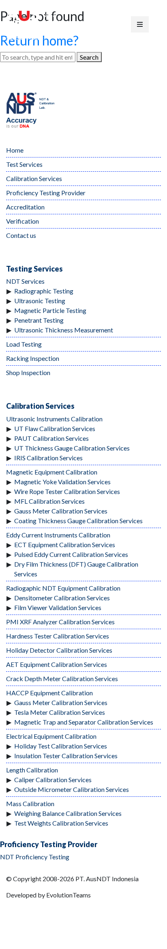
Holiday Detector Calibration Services (59, 650)
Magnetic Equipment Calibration (51, 472)
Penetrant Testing (39, 320)
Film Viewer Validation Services (57, 607)
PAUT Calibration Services (51, 438)
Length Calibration (32, 770)
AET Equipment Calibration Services (56, 664)
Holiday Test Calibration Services (60, 746)
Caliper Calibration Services (53, 779)
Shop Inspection (28, 372)
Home (15, 150)
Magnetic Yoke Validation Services (62, 481)
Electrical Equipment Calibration (51, 736)
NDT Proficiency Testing (34, 857)
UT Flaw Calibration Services (54, 428)
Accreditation (25, 207)
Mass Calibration (30, 803)
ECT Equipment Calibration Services (64, 544)
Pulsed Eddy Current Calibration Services (71, 554)
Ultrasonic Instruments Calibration (54, 419)
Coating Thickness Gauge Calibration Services (78, 520)
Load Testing (24, 344)
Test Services (24, 164)
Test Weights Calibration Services (61, 823)
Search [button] (89, 57)
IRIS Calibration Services (48, 458)
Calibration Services (34, 178)
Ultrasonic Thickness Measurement (63, 330)
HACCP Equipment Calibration (49, 693)
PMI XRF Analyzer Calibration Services (60, 621)
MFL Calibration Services (49, 501)
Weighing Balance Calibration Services (68, 813)
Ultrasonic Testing (39, 300)
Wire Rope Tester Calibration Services (67, 491)
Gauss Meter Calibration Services (60, 511)
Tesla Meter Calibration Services (59, 712)
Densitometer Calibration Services (62, 598)
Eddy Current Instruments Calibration (58, 535)
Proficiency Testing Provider (46, 192)
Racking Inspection (32, 358)
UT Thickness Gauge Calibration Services (72, 448)
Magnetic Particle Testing (50, 310)
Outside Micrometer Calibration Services (71, 789)
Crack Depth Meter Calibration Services (62, 678)
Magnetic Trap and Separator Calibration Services (83, 722)
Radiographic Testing (43, 291)
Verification (22, 221)
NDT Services (25, 281)
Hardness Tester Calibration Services (57, 636)
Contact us (21, 235)
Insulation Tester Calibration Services (66, 755)
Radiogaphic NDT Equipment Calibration (63, 588)
